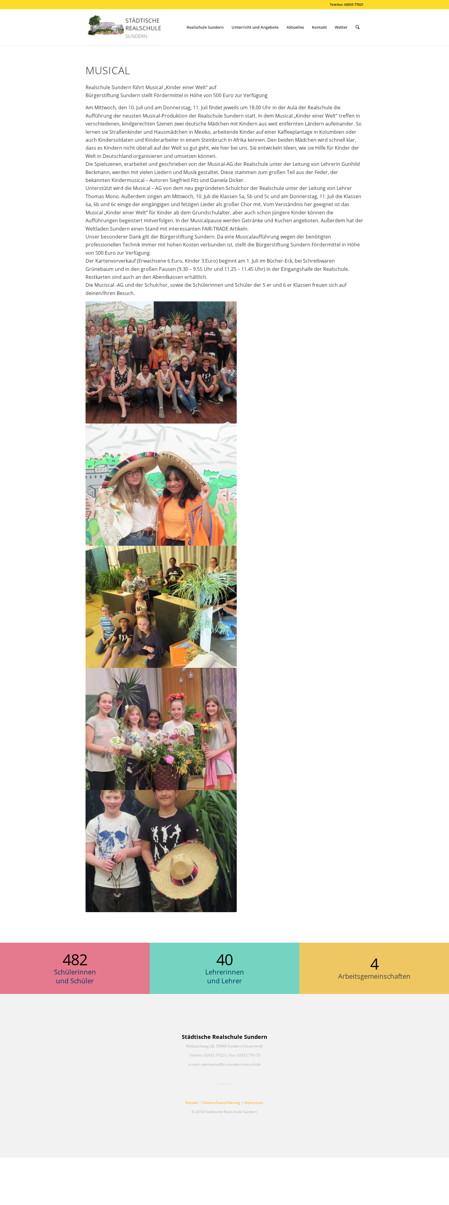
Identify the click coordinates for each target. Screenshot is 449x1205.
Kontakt (191, 1102)
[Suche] (357, 27)
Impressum (253, 1102)
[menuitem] (205, 27)
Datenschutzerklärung (221, 1102)
